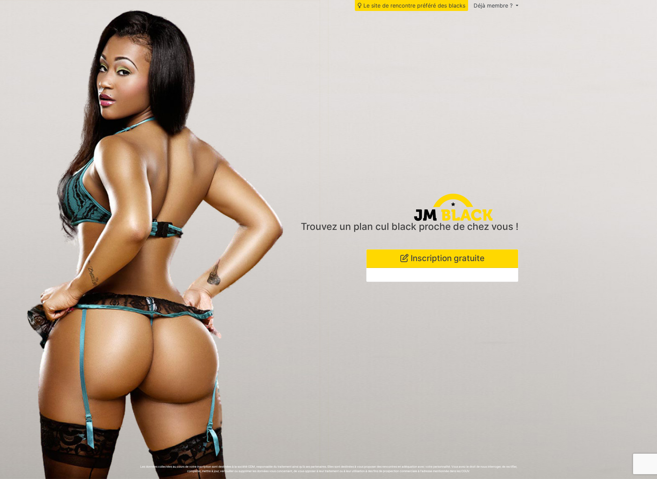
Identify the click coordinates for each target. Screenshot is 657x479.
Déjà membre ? (494, 5)
